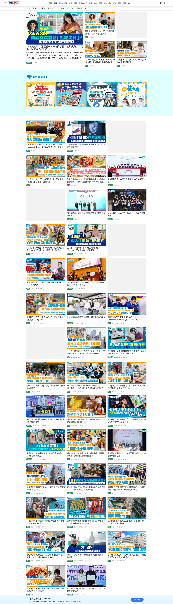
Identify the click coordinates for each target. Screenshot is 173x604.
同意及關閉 (136, 599)
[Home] (14, 3)
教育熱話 (51, 8)
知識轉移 (79, 8)
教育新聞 (42, 8)
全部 (34, 8)
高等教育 (69, 8)
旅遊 (68, 185)
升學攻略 (60, 8)
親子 (86, 8)
